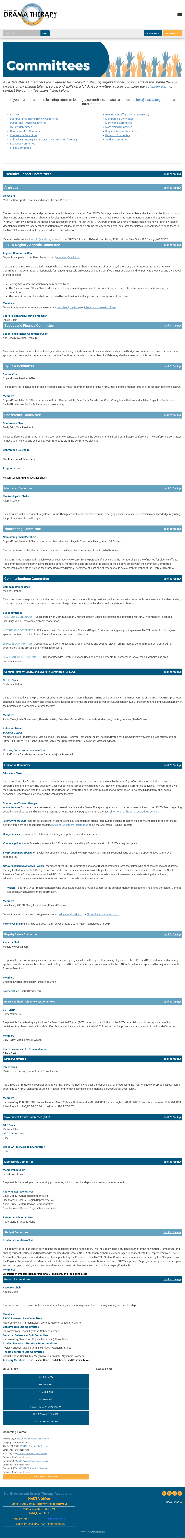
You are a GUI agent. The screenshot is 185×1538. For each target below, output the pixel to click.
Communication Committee (26, 131)
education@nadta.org (71, 914)
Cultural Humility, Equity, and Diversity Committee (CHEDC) (43, 139)
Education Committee (22, 143)
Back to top (173, 1501)
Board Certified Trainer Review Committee (34, 118)
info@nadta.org (148, 100)
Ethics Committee (20, 147)
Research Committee (117, 135)
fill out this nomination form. (103, 914)
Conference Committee (23, 135)
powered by (85, 1532)
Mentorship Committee (118, 122)
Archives (15, 114)
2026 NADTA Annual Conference (34, 1439)
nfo (42, 239)
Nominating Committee (118, 126)
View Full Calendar (46, 1476)
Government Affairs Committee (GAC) (127, 114)
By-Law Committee (21, 126)
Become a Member (152, 33)
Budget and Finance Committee (28, 122)
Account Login (172, 33)
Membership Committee (119, 118)
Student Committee (116, 139)
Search (45, 33)
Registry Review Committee (121, 131)
